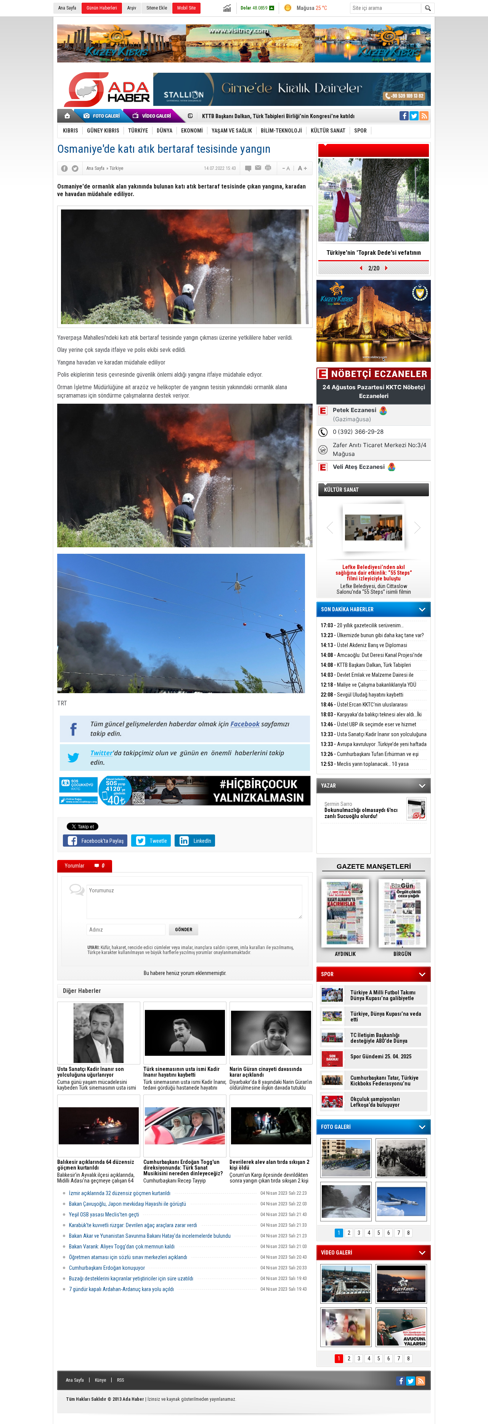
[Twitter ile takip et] (414, 115)
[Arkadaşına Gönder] (258, 168)
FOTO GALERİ (336, 1127)
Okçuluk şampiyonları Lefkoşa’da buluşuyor (375, 1102)
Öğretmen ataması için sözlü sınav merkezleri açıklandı (128, 1257)
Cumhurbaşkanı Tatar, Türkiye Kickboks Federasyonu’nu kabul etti (384, 1081)
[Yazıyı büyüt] (302, 168)
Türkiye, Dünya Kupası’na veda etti (385, 1017)
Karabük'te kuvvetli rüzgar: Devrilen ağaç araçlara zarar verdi (133, 1225)
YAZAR (328, 786)
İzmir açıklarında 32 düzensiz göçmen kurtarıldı (119, 1193)
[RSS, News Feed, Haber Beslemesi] (424, 115)
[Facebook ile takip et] (404, 115)
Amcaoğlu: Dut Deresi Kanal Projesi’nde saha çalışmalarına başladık (371, 659)
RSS (120, 1380)
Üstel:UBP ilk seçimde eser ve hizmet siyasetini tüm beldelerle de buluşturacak (368, 728)
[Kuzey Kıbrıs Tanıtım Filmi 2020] (346, 1284)
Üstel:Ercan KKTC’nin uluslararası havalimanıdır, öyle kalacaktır (364, 709)
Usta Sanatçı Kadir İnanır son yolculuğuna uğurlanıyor (374, 738)
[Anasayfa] (67, 116)
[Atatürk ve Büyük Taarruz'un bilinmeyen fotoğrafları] (401, 1158)
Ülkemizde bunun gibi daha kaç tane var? (372, 635)
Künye (100, 1380)
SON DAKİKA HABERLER (347, 609)
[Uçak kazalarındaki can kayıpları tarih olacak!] (401, 1201)
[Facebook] (64, 168)
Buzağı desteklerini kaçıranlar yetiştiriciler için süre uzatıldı (131, 1278)
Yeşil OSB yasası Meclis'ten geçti (104, 1214)
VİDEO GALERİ (336, 1253)
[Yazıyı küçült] (285, 168)
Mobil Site (186, 8)
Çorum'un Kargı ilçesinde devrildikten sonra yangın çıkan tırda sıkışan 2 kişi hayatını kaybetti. (269, 1171)
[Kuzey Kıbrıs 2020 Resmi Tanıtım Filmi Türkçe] (401, 1284)
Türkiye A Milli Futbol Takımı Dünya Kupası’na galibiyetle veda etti (383, 995)
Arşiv (131, 8)
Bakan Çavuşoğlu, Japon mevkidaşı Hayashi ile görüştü (127, 1204)
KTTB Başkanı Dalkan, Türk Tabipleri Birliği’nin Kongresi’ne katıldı (366, 669)
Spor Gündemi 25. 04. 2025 (380, 1057)
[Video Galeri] (152, 116)
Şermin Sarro (361, 810)
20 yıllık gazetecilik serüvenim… (362, 625)
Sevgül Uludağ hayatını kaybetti (362, 695)
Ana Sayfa (67, 8)
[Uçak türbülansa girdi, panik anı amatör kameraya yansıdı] (346, 1327)
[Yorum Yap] (248, 168)
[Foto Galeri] (103, 116)
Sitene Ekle (156, 8)
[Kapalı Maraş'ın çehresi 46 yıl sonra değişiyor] (346, 1158)
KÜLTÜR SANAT (341, 490)
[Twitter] (75, 168)
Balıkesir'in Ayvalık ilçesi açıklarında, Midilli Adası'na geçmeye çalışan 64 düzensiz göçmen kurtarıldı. (96, 1171)
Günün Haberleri (102, 8)
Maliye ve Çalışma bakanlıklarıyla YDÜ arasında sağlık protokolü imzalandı (368, 689)
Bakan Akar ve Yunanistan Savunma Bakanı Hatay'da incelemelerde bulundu (150, 1236)
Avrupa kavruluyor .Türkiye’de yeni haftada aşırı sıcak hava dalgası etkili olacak (374, 748)
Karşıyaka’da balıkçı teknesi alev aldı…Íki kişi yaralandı (371, 718)
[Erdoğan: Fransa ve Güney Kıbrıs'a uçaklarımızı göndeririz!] (401, 1327)
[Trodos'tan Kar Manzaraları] (346, 1201)
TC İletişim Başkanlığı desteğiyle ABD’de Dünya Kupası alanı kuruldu (379, 1038)
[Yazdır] (268, 168)
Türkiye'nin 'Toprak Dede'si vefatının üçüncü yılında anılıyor (373, 255)
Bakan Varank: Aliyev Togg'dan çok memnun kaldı (122, 1246)
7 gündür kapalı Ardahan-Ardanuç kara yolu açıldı (121, 1289)
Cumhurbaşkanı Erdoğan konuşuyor (107, 1268)
